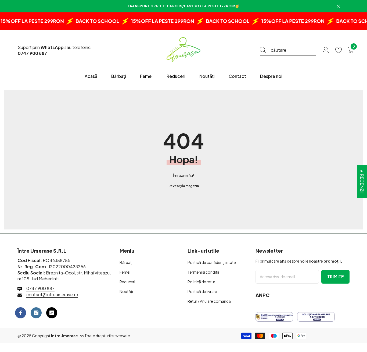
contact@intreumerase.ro (52, 294)
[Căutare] (288, 50)
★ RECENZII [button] (362, 181)
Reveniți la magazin (183, 186)
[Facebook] (20, 313)
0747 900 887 (40, 288)
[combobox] (293, 50)
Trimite (335, 276)
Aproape (338, 6)
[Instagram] (36, 313)
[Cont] (326, 50)
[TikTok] (51, 313)
